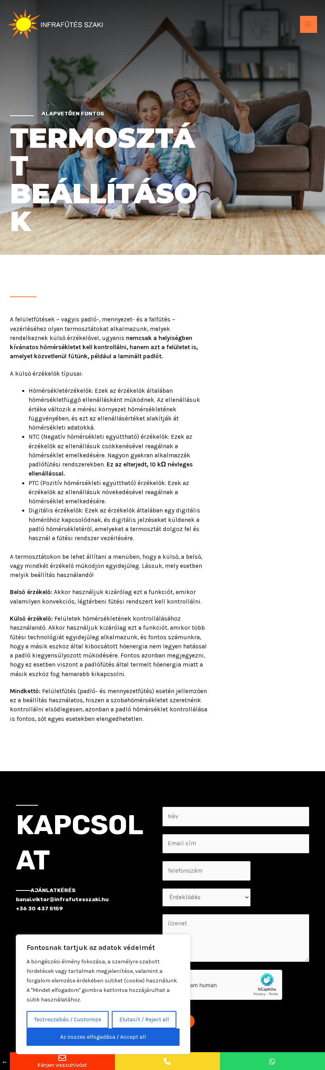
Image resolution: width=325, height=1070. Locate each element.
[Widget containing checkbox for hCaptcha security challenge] (222, 985)
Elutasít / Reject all (144, 1019)
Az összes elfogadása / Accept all (103, 1037)
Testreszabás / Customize (67, 1019)
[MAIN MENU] (308, 24)
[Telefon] (167, 1061)
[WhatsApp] (272, 1061)
